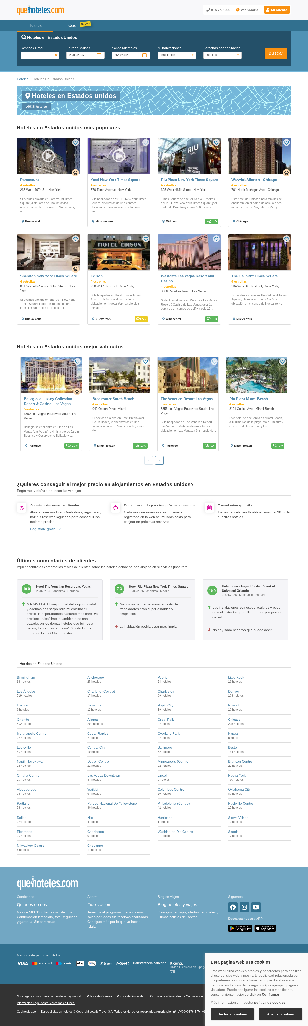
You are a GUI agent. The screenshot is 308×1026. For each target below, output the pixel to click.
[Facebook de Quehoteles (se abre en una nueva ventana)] (233, 907)
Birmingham (26, 677)
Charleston (166, 691)
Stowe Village (238, 817)
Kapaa (233, 733)
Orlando (23, 719)
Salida (124, 48)
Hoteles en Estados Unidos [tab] (41, 664)
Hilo (90, 817)
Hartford (23, 705)
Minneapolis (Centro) (174, 761)
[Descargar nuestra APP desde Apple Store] (265, 928)
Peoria (162, 677)
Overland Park (169, 733)
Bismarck (94, 705)
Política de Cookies (99, 996)
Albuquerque (26, 789)
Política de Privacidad (131, 996)
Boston (233, 747)
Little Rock (236, 677)
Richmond (24, 831)
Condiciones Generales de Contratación (176, 996)
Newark (234, 705)
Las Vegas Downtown (103, 775)
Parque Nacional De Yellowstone (112, 803)
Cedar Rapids (97, 733)
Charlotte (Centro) (101, 691)
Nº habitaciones (169, 48)
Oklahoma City (239, 789)
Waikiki (92, 789)
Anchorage (95, 677)
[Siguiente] (159, 460)
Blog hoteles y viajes (177, 904)
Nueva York (237, 775)
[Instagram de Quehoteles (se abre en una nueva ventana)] (244, 907)
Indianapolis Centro (31, 733)
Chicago (234, 719)
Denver (233, 691)
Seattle (233, 831)
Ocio (72, 25)
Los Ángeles (26, 691)
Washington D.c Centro (175, 831)
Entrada (78, 48)
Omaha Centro (28, 775)
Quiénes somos (32, 904)
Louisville (24, 747)
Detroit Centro (98, 761)
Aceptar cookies (280, 1014)
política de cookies (269, 1002)
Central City (96, 747)
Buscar (276, 53)
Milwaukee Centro (30, 845)
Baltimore (165, 747)
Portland (23, 803)
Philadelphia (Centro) (174, 803)
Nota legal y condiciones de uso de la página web (49, 996)
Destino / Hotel (32, 48)
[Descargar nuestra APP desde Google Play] (240, 928)
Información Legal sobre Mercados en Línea (46, 1003)
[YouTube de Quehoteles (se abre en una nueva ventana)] (256, 907)
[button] (277, 10)
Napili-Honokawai (30, 761)
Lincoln (163, 775)
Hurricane (165, 817)
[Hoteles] (53, 10)
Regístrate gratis (42, 529)
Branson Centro (240, 761)
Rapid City (165, 705)
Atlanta (92, 719)
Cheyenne (95, 845)
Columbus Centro (171, 789)
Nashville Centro (240, 803)
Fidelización (98, 904)
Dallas (21, 817)
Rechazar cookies (232, 1014)
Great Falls (166, 719)
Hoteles (22, 79)
